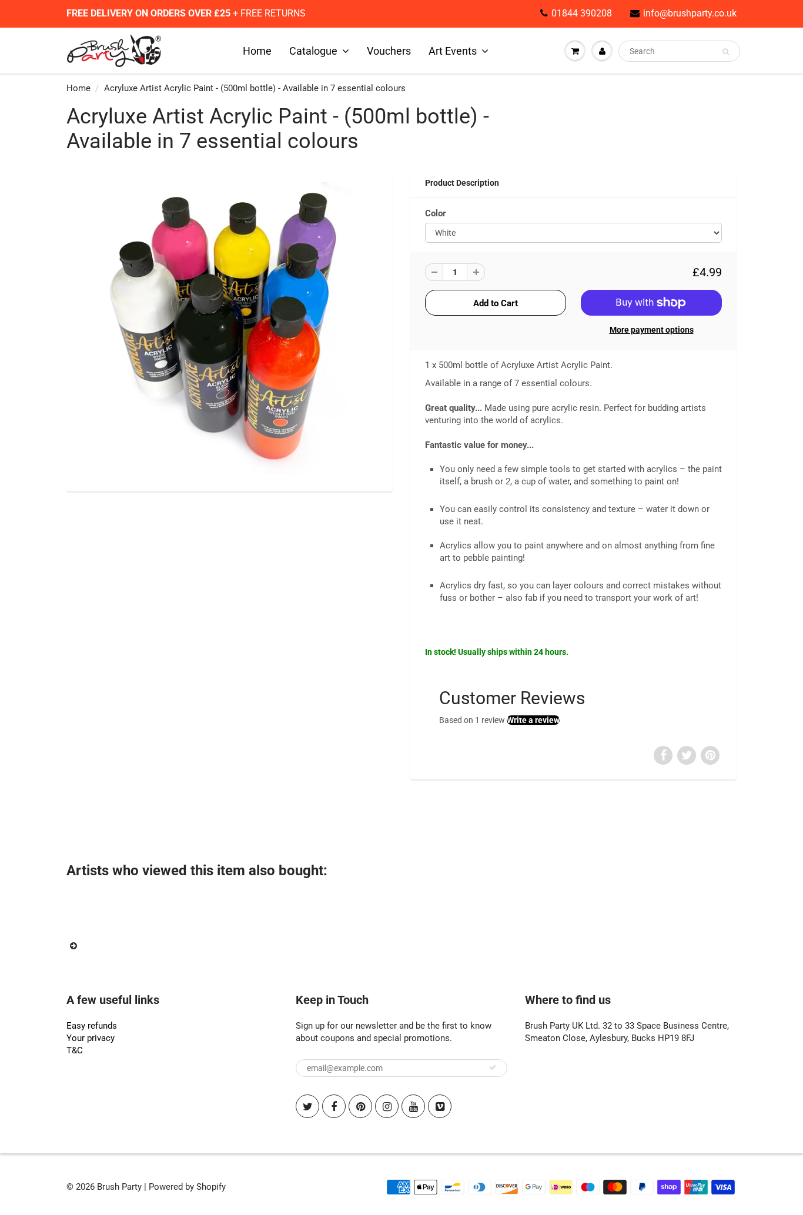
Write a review (533, 720)
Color (435, 213)
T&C (74, 1050)
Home (257, 51)
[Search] (726, 51)
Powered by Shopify (187, 1186)
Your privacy (90, 1038)
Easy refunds (91, 1025)
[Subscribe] (493, 1067)
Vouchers (389, 51)
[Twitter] (307, 1106)
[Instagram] (387, 1106)
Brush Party (119, 1186)
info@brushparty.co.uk (690, 13)
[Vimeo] (439, 1106)
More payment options (652, 329)
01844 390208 (581, 13)
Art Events (453, 51)
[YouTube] (413, 1106)
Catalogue (313, 51)
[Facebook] (334, 1106)
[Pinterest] (360, 1106)
